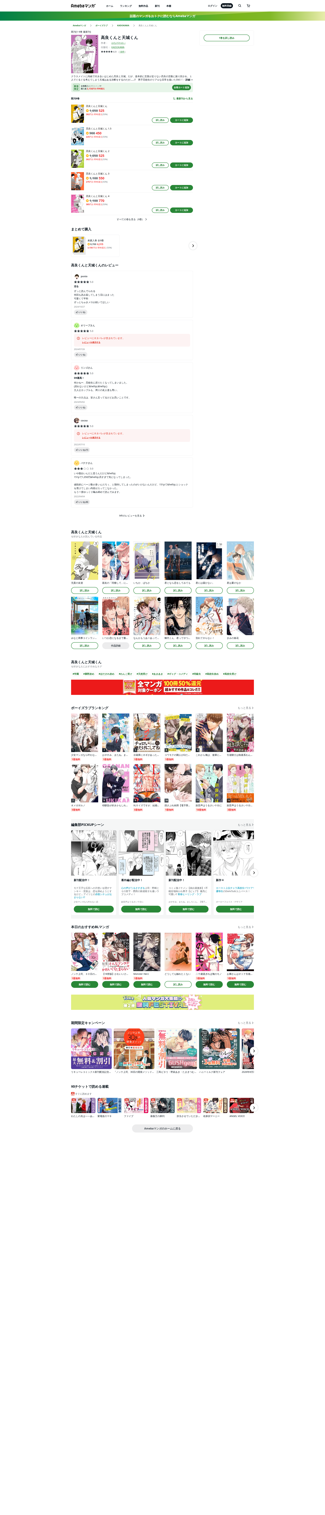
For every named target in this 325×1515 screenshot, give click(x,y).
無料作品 (143, 5)
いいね (82, 312)
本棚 (168, 5)
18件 (122, 51)
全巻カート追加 (181, 87)
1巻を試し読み (226, 37)
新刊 (157, 5)
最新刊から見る (184, 98)
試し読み (160, 120)
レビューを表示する (91, 342)
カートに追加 (181, 120)
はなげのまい (118, 43)
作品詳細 (116, 645)
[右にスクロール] (193, 246)
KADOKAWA (117, 47)
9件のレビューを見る (130, 515)
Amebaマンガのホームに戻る (162, 1128)
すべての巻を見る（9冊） (130, 219)
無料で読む (94, 909)
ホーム (109, 5)
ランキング (126, 5)
